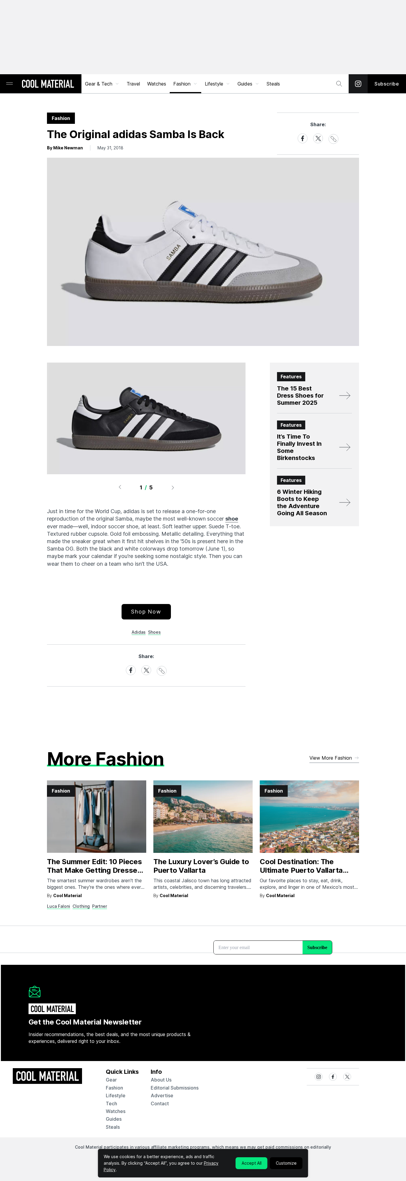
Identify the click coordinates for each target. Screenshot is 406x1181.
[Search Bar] (339, 83)
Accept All (252, 1163)
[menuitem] (102, 83)
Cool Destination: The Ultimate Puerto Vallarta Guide (301, 870)
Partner (99, 906)
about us (161, 1080)
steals (273, 84)
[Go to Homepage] (48, 84)
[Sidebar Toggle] (9, 84)
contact (160, 1103)
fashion (114, 1088)
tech (111, 1103)
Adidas (139, 632)
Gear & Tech (98, 84)
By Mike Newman (65, 147)
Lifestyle (214, 84)
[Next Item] (173, 487)
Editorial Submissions (175, 1088)
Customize (286, 1163)
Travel (133, 84)
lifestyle (115, 1095)
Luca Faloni (58, 906)
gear (111, 1080)
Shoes (154, 632)
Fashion (182, 84)
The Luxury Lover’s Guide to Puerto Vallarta (201, 866)
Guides (244, 84)
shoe (231, 519)
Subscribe (386, 84)
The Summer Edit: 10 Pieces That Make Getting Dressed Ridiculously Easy (94, 870)
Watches (156, 84)
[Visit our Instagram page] (358, 83)
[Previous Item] (120, 487)
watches (115, 1111)
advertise (162, 1095)
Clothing (81, 906)
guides (114, 1119)
